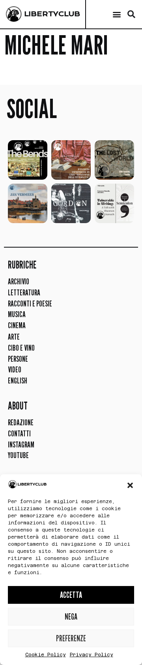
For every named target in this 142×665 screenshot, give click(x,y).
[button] (130, 485)
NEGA (71, 617)
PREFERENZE (71, 638)
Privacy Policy (91, 654)
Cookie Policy (45, 654)
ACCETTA (71, 595)
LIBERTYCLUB (52, 14)
